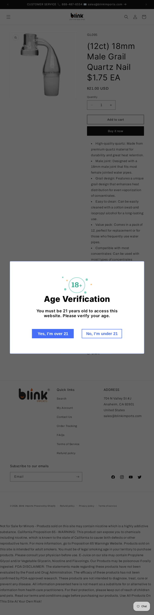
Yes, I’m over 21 (53, 333)
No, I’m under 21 (102, 333)
